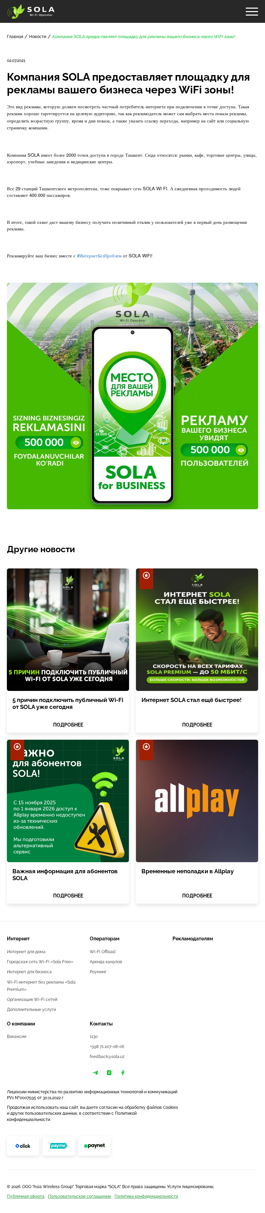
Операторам (104, 938)
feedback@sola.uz (107, 1056)
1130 (94, 1036)
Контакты (101, 1024)
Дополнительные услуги (31, 1009)
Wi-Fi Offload (103, 951)
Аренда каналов (106, 961)
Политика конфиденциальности (146, 1196)
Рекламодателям (193, 938)
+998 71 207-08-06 (107, 1046)
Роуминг (98, 971)
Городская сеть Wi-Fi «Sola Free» (40, 961)
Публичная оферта (26, 1196)
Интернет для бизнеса (29, 971)
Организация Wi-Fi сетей (32, 999)
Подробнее (68, 724)
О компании (21, 1024)
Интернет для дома (26, 951)
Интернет (18, 938)
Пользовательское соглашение (79, 1196)
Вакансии (16, 1036)
